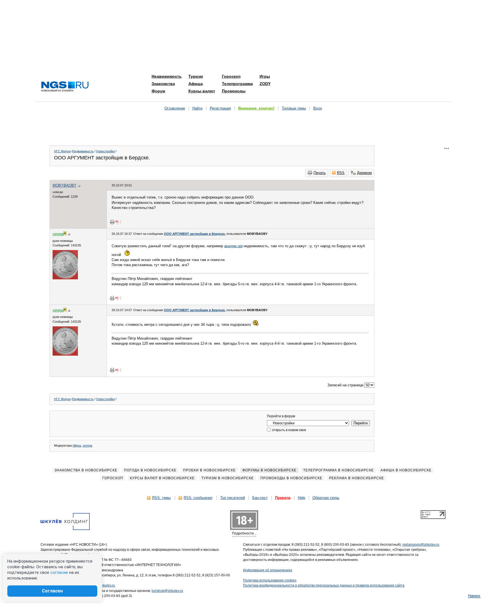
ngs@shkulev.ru (103, 585)
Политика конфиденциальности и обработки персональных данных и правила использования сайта (323, 585)
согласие (59, 572)
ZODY (265, 83)
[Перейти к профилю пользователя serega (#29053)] (65, 278)
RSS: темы (161, 498)
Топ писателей (232, 498)
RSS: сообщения (198, 498)
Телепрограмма (237, 83)
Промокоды (234, 91)
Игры (265, 76)
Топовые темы (294, 108)
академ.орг (233, 246)
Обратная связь (325, 498)
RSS (341, 173)
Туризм (195, 76)
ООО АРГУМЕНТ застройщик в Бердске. (195, 233)
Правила (283, 498)
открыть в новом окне (288, 430)
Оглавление (175, 108)
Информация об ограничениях (267, 570)
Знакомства (163, 83)
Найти (197, 108)
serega (87, 445)
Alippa (77, 445)
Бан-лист (260, 498)
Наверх (474, 596)
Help (301, 498)
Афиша (195, 83)
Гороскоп (231, 76)
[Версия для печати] (112, 222)
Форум (158, 91)
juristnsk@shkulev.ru (167, 591)
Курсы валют (201, 91)
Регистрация (220, 108)
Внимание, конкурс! (256, 108)
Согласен (52, 591)
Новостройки (105, 151)
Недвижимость (167, 76)
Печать (320, 173)
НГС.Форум (62, 151)
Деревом (364, 173)
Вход (317, 108)
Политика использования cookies (269, 580)
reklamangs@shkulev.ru (420, 545)
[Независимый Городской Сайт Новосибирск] (65, 86)
